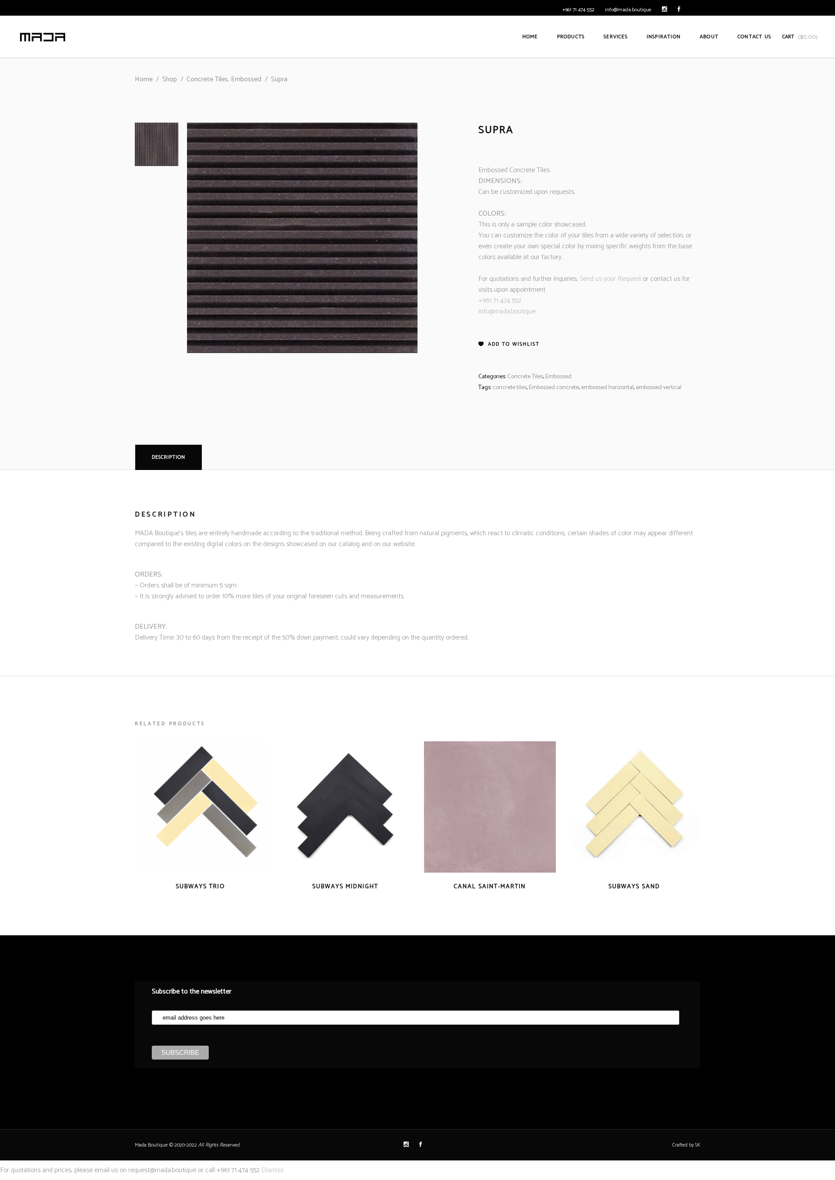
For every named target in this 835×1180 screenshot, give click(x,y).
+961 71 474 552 (578, 10)
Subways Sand (634, 887)
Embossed (246, 79)
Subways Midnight (345, 887)
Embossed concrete (554, 388)
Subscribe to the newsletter (191, 991)
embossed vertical (658, 388)
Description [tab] (168, 457)
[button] (509, 344)
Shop (169, 79)
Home (144, 79)
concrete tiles (510, 388)
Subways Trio (200, 887)
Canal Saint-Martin (490, 887)
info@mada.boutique (628, 10)
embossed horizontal (607, 388)
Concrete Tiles (207, 79)
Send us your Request (610, 279)
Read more (183, 886)
